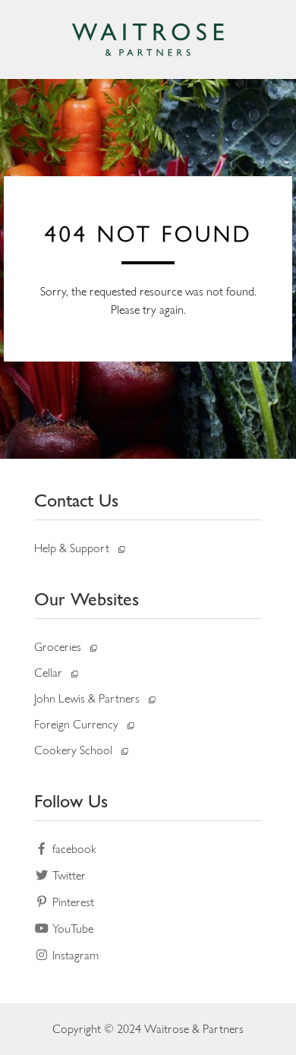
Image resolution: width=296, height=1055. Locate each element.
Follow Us (71, 801)
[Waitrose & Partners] (148, 39)
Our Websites (86, 599)
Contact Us (76, 500)
